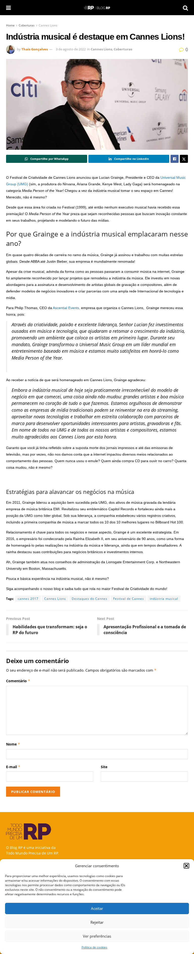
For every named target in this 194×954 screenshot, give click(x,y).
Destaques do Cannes (89, 599)
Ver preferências (97, 936)
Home (10, 25)
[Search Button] (185, 7)
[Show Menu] (8, 7)
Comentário (18, 680)
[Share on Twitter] (184, 159)
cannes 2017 (28, 599)
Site (104, 766)
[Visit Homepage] (97, 8)
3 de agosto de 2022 (71, 49)
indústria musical (164, 599)
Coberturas (27, 25)
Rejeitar (97, 922)
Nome (13, 744)
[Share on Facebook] (175, 159)
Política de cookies (94, 947)
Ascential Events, (67, 308)
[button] (186, 865)
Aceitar (97, 908)
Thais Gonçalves (34, 49)
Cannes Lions (48, 25)
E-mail (13, 766)
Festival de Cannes (128, 599)
